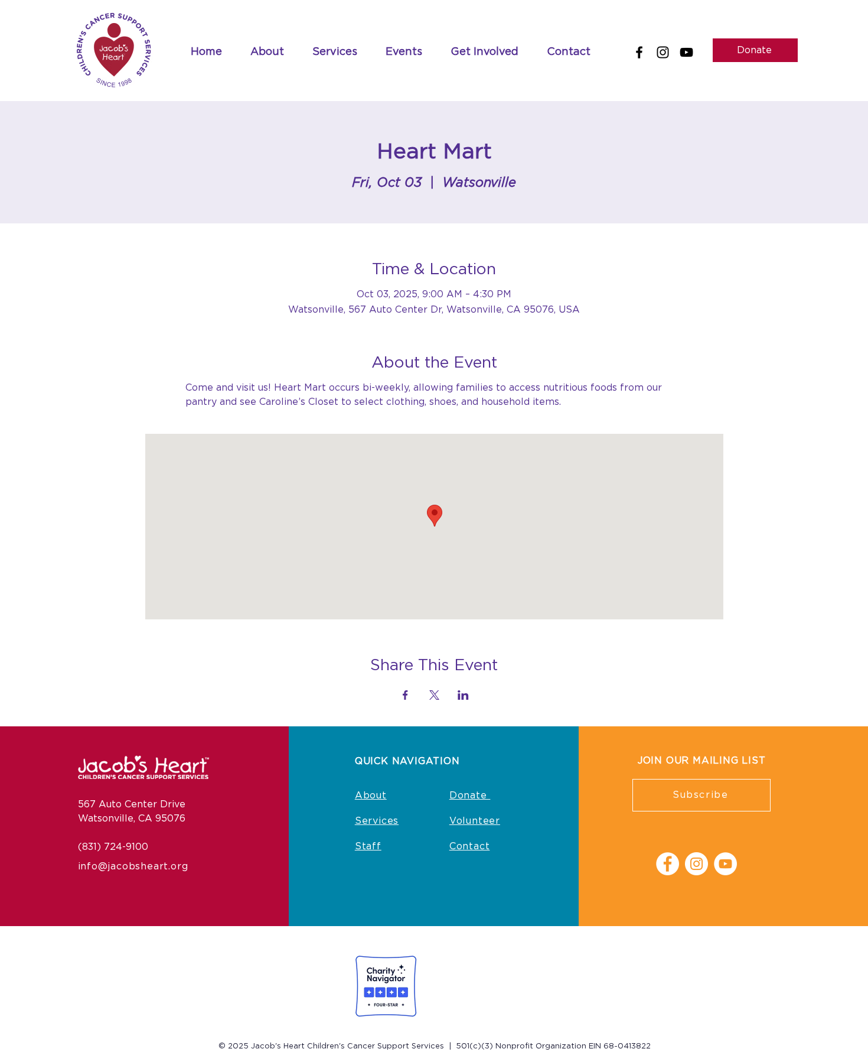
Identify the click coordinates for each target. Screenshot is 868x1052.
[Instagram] (663, 52)
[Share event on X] (434, 695)
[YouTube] (686, 52)
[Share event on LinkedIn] (463, 695)
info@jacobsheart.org (133, 866)
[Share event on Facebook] (405, 695)
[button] (403, 52)
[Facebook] (639, 52)
